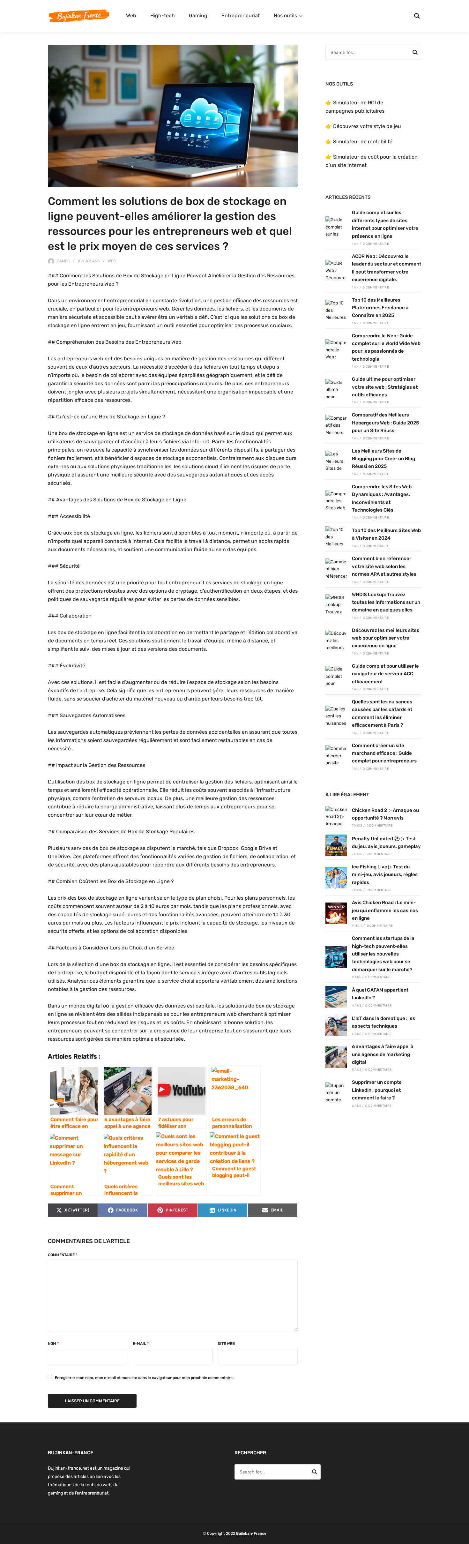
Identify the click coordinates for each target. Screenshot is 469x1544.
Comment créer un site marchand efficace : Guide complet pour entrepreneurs (384, 753)
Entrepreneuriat (240, 15)
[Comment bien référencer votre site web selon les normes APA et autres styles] (336, 569)
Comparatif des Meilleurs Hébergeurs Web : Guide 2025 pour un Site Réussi (385, 422)
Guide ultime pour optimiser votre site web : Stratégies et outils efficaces (385, 387)
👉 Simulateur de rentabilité (358, 142)
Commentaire (62, 1255)
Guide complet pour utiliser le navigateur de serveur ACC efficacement (385, 674)
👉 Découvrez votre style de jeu (363, 126)
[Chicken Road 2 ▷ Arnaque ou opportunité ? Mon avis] (336, 817)
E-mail (141, 1343)
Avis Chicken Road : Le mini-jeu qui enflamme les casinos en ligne (385, 910)
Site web (226, 1343)
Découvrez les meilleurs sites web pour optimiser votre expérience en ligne (385, 638)
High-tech (162, 15)
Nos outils (285, 15)
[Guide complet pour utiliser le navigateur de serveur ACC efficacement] (336, 676)
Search (415, 53)
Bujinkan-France (251, 1533)
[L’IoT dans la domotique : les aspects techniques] (336, 1025)
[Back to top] (462, 1537)
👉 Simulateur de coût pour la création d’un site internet (371, 161)
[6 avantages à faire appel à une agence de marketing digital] (336, 1057)
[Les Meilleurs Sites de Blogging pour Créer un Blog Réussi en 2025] (336, 461)
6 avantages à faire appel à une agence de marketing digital (382, 1054)
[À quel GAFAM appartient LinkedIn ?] (336, 997)
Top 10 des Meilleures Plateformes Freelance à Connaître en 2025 (380, 308)
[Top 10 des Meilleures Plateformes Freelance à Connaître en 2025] (336, 310)
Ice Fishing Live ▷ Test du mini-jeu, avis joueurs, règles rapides (385, 874)
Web (131, 15)
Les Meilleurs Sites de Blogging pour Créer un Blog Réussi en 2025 (383, 458)
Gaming (198, 15)
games (63, 261)
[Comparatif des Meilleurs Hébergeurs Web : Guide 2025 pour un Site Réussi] (336, 426)
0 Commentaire (376, 244)
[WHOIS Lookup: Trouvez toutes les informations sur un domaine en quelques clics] (336, 605)
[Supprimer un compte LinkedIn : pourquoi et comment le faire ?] (336, 1093)
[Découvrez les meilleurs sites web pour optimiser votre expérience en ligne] (336, 641)
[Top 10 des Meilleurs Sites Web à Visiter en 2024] (336, 537)
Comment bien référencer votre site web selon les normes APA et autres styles (384, 566)
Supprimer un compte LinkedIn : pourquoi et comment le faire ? (377, 1090)
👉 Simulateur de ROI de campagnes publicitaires (354, 107)
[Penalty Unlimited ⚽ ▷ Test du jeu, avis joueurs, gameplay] (336, 845)
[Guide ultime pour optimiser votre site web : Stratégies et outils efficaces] (336, 390)
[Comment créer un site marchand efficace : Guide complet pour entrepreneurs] (336, 756)
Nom (53, 1343)
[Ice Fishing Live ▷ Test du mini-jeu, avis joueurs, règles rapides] (336, 877)
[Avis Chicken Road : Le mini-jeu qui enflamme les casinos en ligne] (336, 913)
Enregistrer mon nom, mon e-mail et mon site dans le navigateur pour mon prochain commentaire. (144, 1377)
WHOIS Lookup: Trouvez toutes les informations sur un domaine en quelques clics (386, 602)
